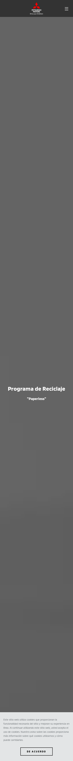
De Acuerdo (36, 751)
